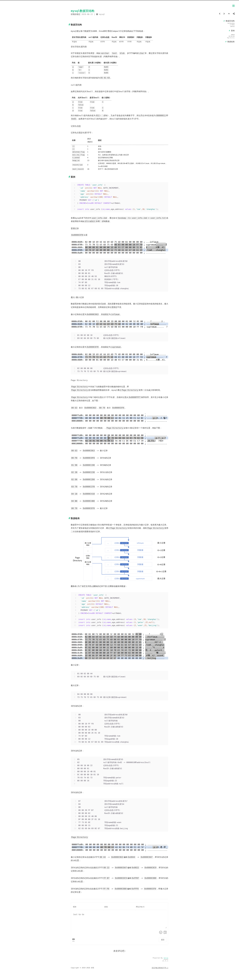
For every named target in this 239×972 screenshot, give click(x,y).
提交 (162, 940)
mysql (102, 14)
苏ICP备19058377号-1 (160, 968)
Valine (166, 958)
